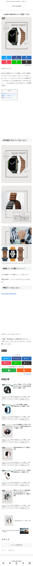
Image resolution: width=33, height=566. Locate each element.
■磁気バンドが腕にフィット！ (9, 95)
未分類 (4, 350)
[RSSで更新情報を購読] (24, 370)
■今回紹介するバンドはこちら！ (9, 93)
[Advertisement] (16, 119)
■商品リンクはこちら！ (7, 97)
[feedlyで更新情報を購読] (9, 370)
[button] (26, 62)
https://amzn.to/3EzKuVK (8, 293)
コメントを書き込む (16, 545)
